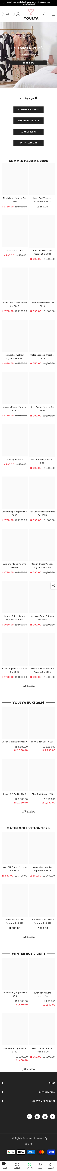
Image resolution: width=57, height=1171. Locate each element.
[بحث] (44, 14)
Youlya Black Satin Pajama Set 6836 (42, 869)
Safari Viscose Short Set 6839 (42, 357)
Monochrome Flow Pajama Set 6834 (15, 357)
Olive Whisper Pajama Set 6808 (14, 513)
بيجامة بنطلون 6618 (15, 459)
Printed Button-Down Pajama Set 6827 (14, 618)
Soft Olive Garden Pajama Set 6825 (42, 513)
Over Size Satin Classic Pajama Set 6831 (42, 921)
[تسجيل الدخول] (18, 14)
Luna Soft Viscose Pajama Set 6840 (42, 200)
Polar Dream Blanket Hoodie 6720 (42, 1050)
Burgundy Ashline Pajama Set (42, 994)
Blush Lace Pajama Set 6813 (14, 200)
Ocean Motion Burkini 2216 (15, 741)
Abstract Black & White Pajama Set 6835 (42, 670)
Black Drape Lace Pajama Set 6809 (15, 670)
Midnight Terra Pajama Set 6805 (42, 618)
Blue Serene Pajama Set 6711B (14, 1050)
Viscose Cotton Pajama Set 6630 (14, 409)
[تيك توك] (37, 1116)
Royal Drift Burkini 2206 (14, 794)
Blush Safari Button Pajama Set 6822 (42, 252)
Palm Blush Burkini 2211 (42, 741)
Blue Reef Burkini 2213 (42, 794)
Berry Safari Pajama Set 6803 (42, 409)
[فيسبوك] (52, 1116)
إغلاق (3, 3)
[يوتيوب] (29, 1116)
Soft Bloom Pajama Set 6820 (42, 304)
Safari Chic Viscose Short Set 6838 (14, 304)
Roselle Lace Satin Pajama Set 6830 (15, 921)
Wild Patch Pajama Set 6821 (42, 461)
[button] (54, 585)
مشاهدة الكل (28, 686)
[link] (10, 22)
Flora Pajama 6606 (14, 250)
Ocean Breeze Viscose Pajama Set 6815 (42, 566)
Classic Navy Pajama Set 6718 (14, 994)
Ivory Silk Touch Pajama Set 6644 (15, 869)
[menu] (53, 14)
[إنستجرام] (45, 1116)
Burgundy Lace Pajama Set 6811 (15, 566)
